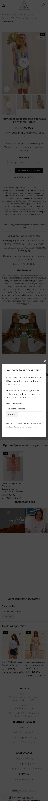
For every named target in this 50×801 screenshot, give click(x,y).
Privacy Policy (30, 427)
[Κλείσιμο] (45, 361)
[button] (4, 796)
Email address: (14, 403)
